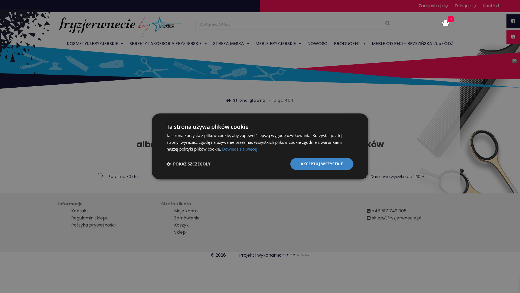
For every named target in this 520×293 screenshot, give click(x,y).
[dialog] (260, 146)
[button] (188, 164)
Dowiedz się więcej (239, 149)
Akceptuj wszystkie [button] (322, 163)
